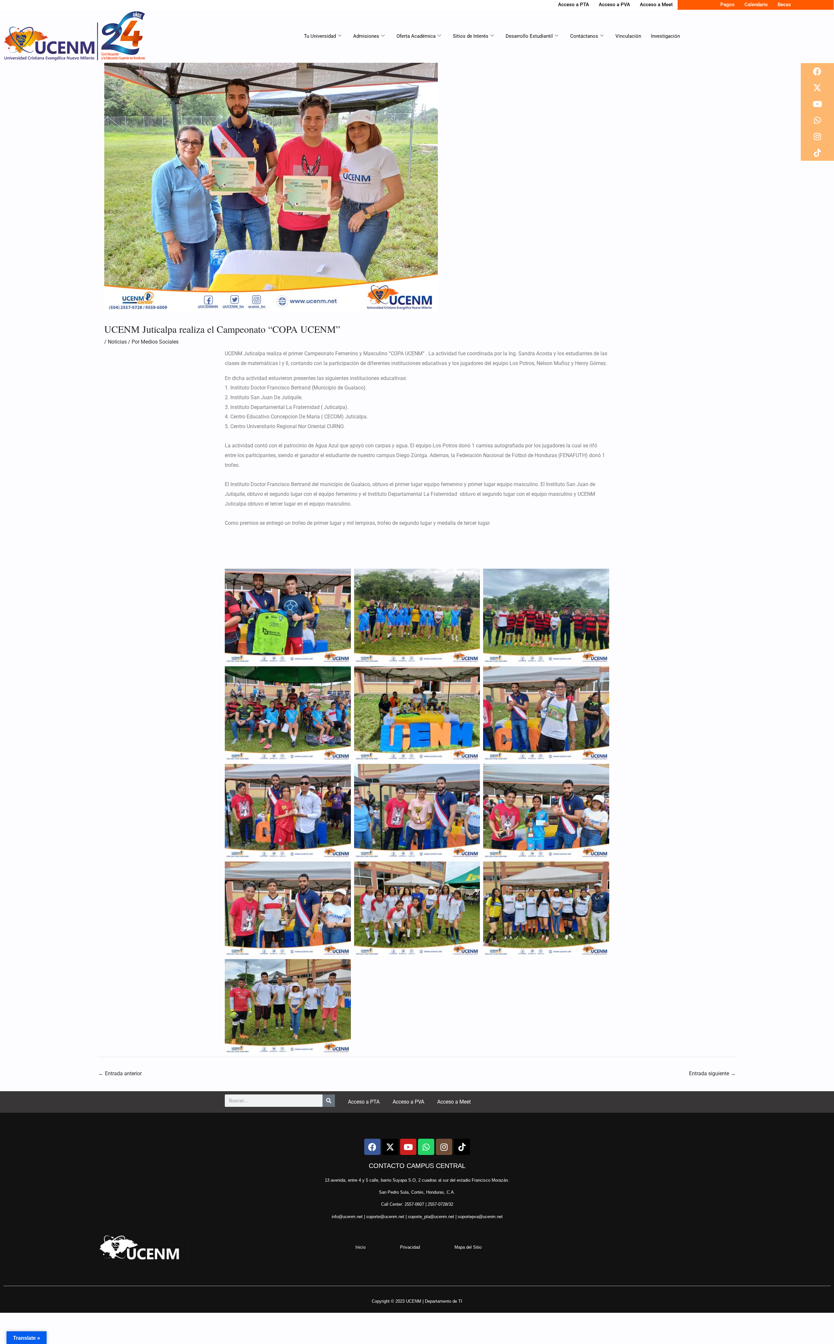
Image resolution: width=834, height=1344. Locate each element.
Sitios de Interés (470, 36)
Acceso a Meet (656, 4)
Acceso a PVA (614, 4)
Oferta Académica (416, 36)
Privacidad (410, 1247)
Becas (784, 4)
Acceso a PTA (573, 4)
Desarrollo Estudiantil (529, 36)
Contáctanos (584, 36)
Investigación (665, 36)
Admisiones (366, 36)
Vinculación (628, 36)
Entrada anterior (120, 1073)
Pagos (727, 4)
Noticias (117, 342)
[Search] (329, 1100)
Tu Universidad (320, 36)
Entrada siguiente (712, 1073)
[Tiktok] (817, 152)
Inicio (360, 1247)
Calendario (756, 4)
